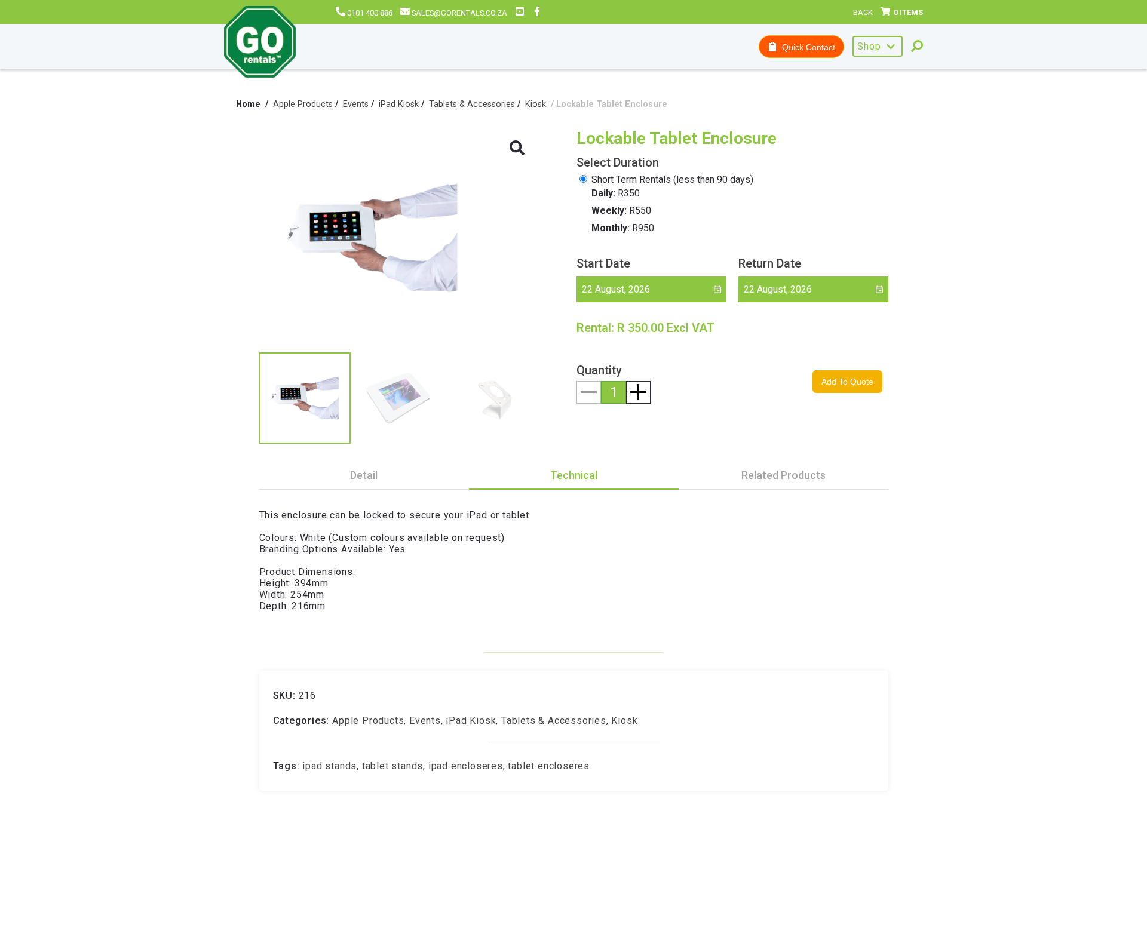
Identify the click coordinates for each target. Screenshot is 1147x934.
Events (356, 104)
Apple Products (303, 104)
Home (248, 104)
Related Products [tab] (783, 475)
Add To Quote (847, 381)
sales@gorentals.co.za (459, 12)
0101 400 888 (369, 12)
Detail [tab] (364, 475)
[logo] (260, 43)
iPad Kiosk (399, 104)
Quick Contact (806, 47)
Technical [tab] (573, 475)
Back (863, 12)
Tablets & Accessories (472, 104)
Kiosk (535, 104)
